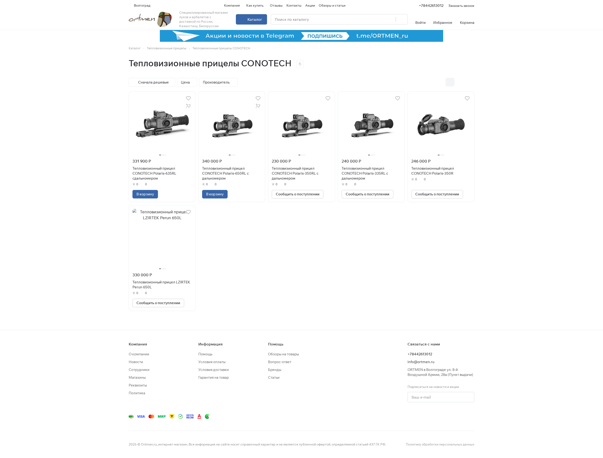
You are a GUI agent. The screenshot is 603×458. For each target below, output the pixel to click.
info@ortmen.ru (421, 362)
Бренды (274, 369)
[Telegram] (415, 416)
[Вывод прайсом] (469, 82)
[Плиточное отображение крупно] (440, 82)
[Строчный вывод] (459, 82)
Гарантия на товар (213, 377)
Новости (136, 362)
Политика (137, 393)
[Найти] (402, 19)
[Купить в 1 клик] (188, 106)
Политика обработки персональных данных (440, 444)
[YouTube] (424, 416)
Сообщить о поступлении (297, 194)
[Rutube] (452, 416)
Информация (210, 344)
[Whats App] (434, 416)
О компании (139, 354)
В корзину (145, 194)
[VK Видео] (462, 416)
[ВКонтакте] (405, 416)
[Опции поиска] (380, 19)
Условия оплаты (211, 362)
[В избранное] (188, 98)
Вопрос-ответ (279, 362)
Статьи (274, 377)
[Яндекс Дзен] (443, 416)
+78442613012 (431, 5)
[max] (471, 416)
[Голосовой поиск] (390, 19)
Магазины (137, 377)
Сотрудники (139, 369)
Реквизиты (138, 385)
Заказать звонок (461, 6)
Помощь (205, 354)
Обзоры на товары (283, 354)
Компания (138, 344)
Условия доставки (213, 369)
